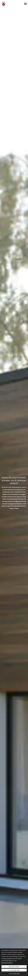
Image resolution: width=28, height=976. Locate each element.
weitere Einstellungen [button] (14, 973)
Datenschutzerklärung (6, 963)
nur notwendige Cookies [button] (14, 970)
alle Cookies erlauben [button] (14, 966)
